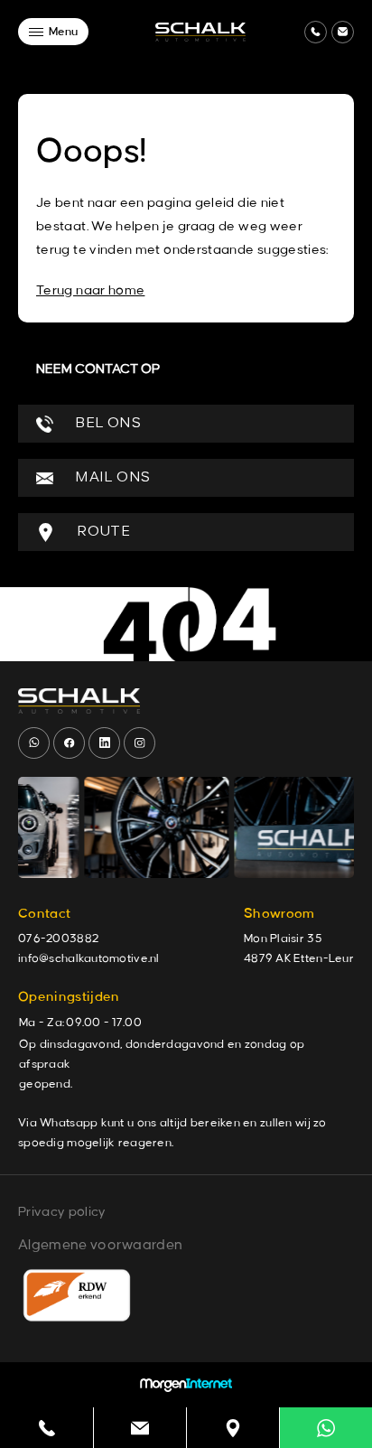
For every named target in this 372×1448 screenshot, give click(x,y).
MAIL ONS (110, 478)
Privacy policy (62, 1212)
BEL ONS (106, 423)
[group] (133, 827)
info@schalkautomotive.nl (89, 958)
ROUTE (101, 532)
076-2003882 (58, 938)
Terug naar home (90, 291)
